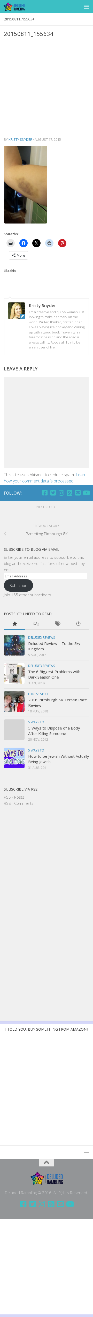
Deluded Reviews (41, 637)
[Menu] (86, 6)
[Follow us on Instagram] (61, 493)
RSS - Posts (14, 797)
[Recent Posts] (78, 624)
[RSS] (69, 493)
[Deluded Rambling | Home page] (17, 6)
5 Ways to (36, 722)
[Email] (78, 493)
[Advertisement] (46, 87)
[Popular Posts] (14, 624)
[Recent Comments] (36, 624)
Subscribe (18, 585)
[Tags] (57, 624)
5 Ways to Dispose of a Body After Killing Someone (54, 730)
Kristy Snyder (20, 139)
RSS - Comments (19, 803)
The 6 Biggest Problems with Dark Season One (54, 674)
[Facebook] (45, 493)
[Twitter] (53, 493)
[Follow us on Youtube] (86, 493)
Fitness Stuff (38, 694)
